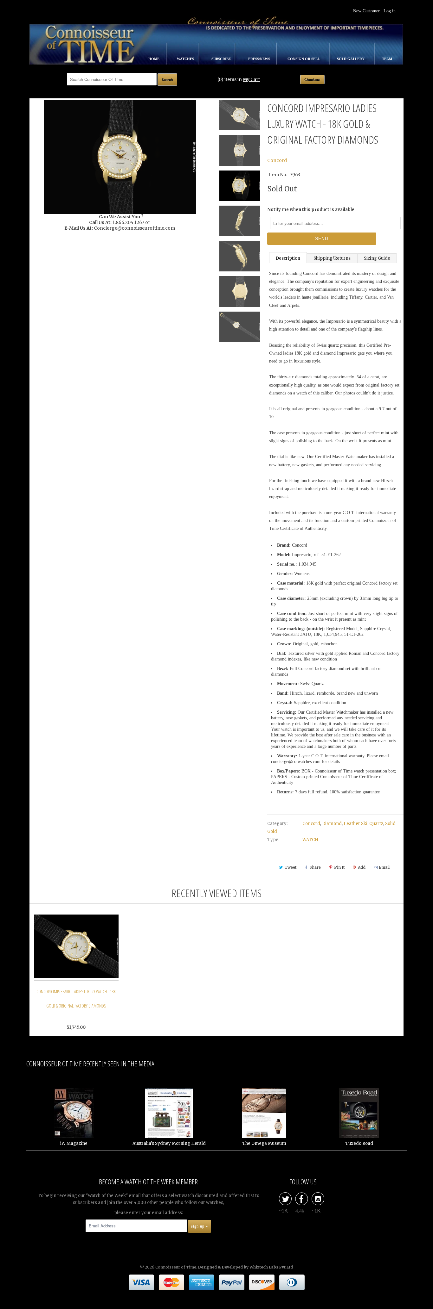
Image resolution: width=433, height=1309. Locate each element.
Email (384, 867)
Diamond (332, 823)
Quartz (376, 823)
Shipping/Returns (332, 258)
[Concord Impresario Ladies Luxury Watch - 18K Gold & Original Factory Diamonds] (119, 157)
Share (315, 867)
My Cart (251, 79)
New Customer (366, 11)
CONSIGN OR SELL (304, 59)
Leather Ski (355, 823)
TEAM (387, 59)
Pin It (339, 867)
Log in (390, 11)
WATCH (310, 839)
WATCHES (186, 59)
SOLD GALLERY (351, 59)
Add (361, 867)
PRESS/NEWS (259, 59)
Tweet (290, 867)
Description (288, 258)
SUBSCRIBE (221, 59)
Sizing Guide (377, 258)
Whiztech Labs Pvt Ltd (271, 1267)
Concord (277, 160)
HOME (154, 59)
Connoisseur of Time (175, 1267)
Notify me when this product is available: (311, 209)
